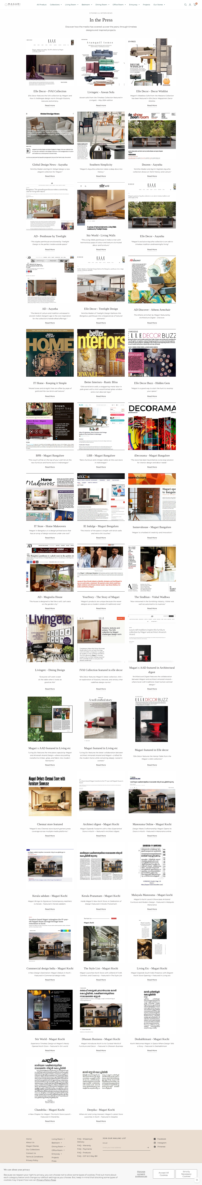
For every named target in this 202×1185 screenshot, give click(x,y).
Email (105, 1143)
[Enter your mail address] (148, 1147)
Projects (146, 5)
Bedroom (86, 5)
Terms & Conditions (34, 1157)
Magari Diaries (32, 1146)
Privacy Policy (32, 1160)
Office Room (118, 5)
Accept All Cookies (164, 1174)
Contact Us (31, 1153)
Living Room (70, 5)
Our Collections (33, 1149)
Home (29, 1139)
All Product (42, 5)
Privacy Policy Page (46, 1180)
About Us (30, 1142)
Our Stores (158, 5)
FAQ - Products (84, 1152)
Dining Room (101, 5)
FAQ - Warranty (84, 1145)
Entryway (133, 5)
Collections (55, 5)
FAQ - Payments (84, 1149)
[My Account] (190, 4)
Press (54, 1161)
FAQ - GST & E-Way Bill (87, 1156)
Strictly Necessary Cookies (186, 1174)
